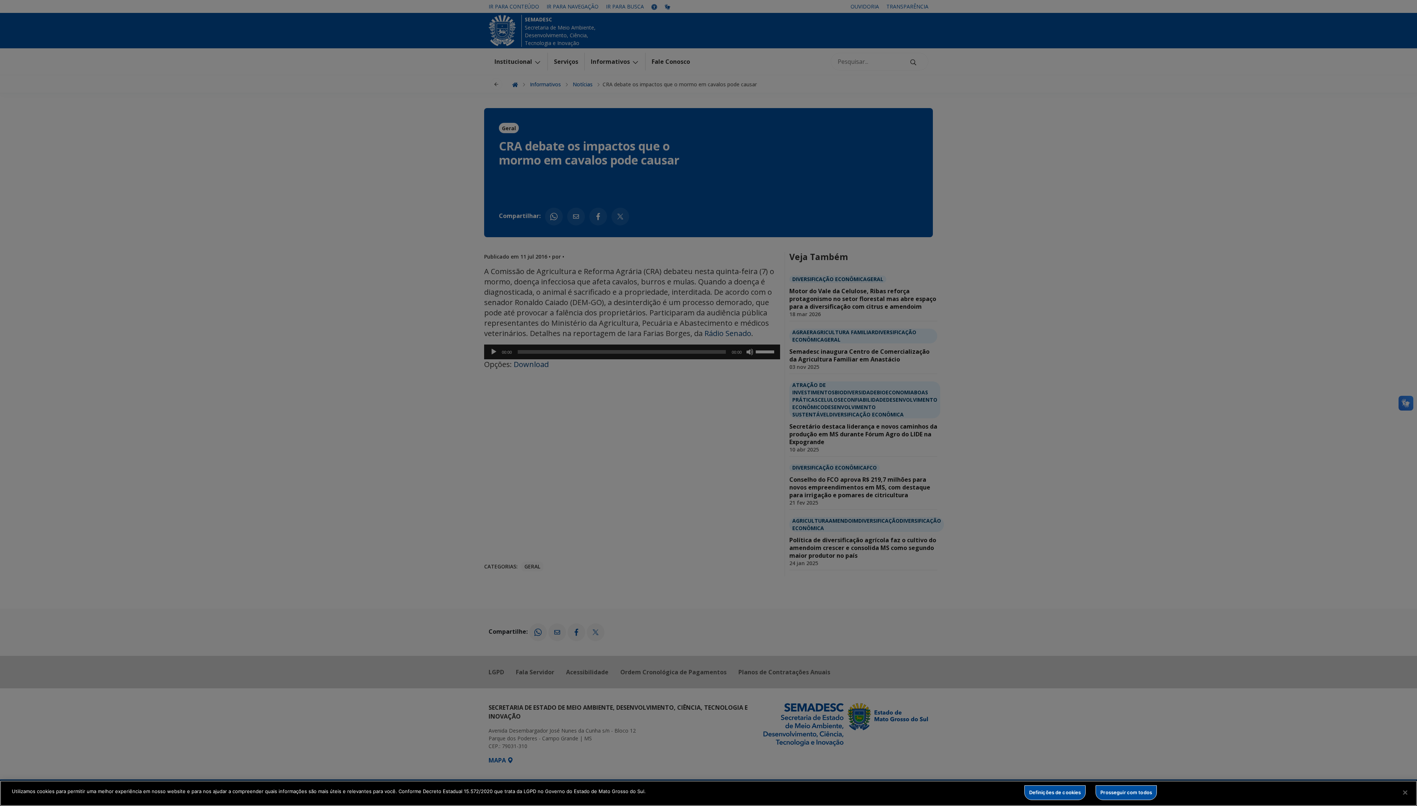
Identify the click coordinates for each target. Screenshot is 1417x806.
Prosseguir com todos (1126, 792)
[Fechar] (1405, 792)
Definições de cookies (1055, 792)
